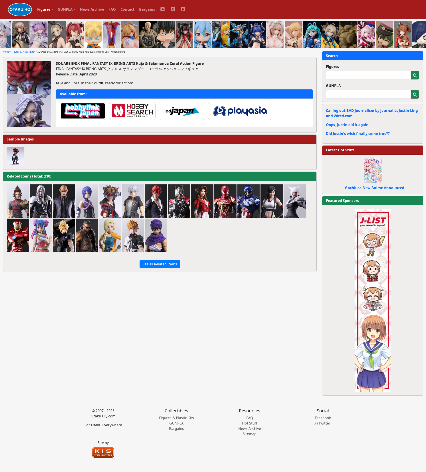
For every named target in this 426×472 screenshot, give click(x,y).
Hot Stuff (249, 423)
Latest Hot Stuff (340, 150)
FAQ (112, 9)
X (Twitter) (322, 423)
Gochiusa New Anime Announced (374, 187)
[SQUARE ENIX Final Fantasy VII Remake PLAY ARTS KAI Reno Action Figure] (156, 201)
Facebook (323, 417)
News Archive (92, 9)
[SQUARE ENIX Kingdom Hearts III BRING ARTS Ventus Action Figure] (133, 235)
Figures (332, 66)
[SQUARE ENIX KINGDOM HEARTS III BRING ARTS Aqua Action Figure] (87, 201)
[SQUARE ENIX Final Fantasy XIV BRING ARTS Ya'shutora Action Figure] (295, 201)
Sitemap (249, 433)
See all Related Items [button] (159, 264)
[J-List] (373, 300)
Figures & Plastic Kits (23, 51)
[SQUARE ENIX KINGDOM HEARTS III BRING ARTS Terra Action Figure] (18, 201)
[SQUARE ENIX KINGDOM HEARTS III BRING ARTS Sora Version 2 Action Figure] (110, 201)
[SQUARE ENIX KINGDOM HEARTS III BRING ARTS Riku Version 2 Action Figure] (133, 201)
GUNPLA (333, 85)
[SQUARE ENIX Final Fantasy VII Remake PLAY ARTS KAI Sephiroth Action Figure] (41, 201)
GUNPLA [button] (65, 9)
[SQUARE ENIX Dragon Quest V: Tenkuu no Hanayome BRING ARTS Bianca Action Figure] (110, 235)
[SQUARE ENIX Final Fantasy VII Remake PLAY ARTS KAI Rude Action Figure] (64, 201)
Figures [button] (43, 9)
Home (6, 51)
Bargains (147, 9)
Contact (127, 9)
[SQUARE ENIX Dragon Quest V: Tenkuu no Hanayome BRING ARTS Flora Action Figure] (41, 235)
